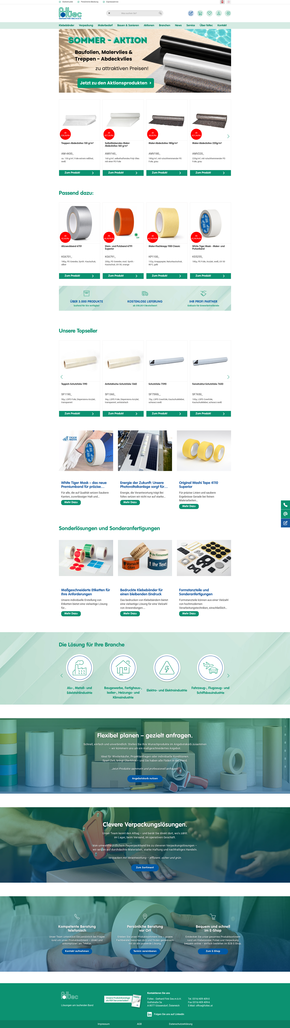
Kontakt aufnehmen (77, 951)
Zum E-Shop (213, 951)
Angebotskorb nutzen (145, 778)
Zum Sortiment (145, 868)
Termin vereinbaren (145, 951)
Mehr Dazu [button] (71, 502)
